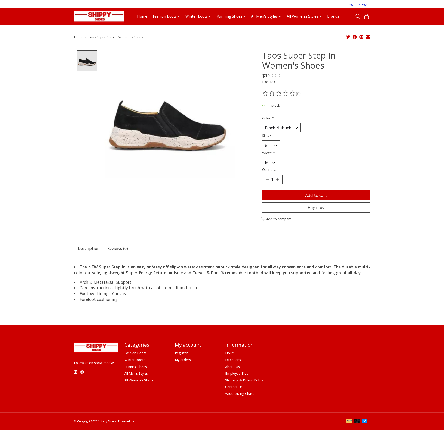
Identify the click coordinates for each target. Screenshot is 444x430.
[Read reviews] (279, 93)
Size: (267, 135)
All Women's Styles (138, 380)
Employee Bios (236, 373)
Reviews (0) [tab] (117, 248)
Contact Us (234, 386)
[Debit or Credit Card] (357, 421)
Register (181, 353)
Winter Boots (134, 359)
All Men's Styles (136, 373)
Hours (230, 353)
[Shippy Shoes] (99, 16)
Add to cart (316, 195)
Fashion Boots (135, 353)
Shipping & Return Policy (244, 380)
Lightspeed (142, 421)
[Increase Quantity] (277, 179)
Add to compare (279, 219)
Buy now (316, 207)
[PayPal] (349, 421)
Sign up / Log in (359, 4)
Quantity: (269, 169)
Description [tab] (89, 248)
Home (142, 16)
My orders (183, 359)
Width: (268, 152)
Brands (333, 16)
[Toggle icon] (357, 16)
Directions (233, 359)
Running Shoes (135, 366)
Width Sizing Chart (239, 393)
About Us (232, 366)
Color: (268, 118)
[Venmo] (365, 421)
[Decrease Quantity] (267, 179)
